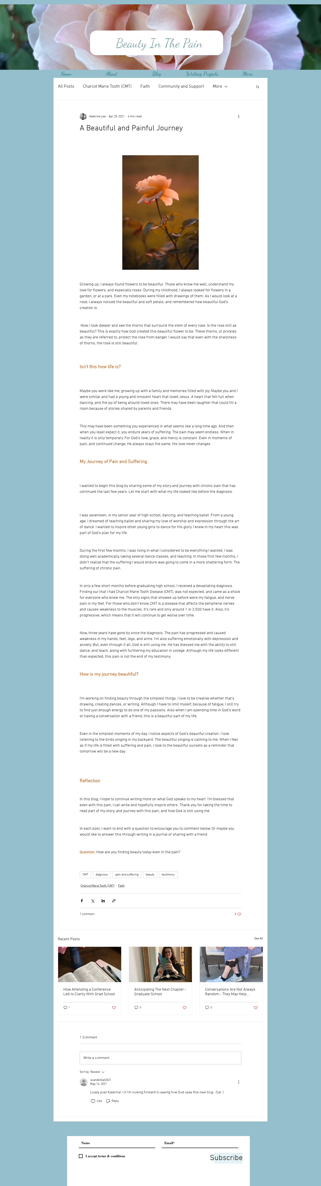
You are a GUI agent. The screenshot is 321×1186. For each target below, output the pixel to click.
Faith (145, 86)
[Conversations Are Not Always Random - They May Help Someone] (231, 964)
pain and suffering (126, 875)
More (217, 86)
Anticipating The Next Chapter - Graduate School (160, 992)
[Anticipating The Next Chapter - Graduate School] (160, 964)
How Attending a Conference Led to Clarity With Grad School (89, 992)
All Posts (66, 86)
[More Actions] (238, 1082)
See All (258, 938)
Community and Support (181, 86)
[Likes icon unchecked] (93, 1101)
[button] (257, 86)
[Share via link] (114, 901)
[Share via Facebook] (82, 901)
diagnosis (102, 875)
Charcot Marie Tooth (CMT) (107, 86)
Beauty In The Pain (158, 43)
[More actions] (238, 116)
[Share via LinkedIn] (103, 901)
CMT (85, 875)
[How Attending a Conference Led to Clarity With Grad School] (89, 964)
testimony (168, 875)
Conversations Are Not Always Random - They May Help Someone (230, 992)
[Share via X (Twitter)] (92, 901)
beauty (150, 875)
